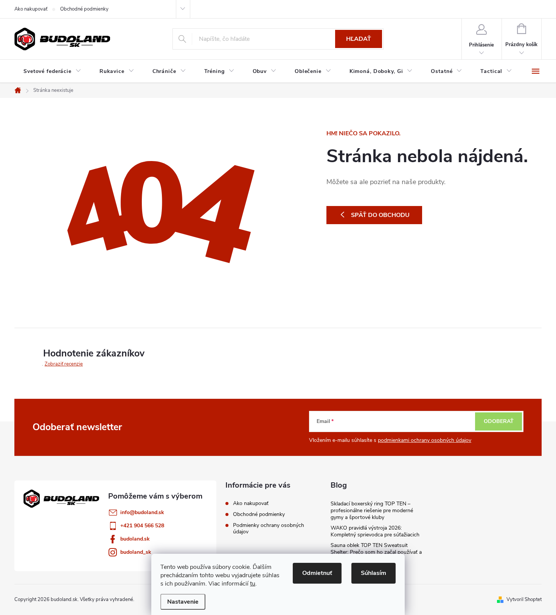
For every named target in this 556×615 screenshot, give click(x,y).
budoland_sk (135, 552)
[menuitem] (52, 71)
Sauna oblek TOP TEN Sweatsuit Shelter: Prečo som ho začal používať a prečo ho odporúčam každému (376, 552)
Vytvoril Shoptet (524, 599)
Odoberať (499, 421)
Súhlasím (373, 573)
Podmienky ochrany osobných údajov (268, 528)
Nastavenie (183, 602)
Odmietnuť (317, 573)
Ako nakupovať (30, 9)
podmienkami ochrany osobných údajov (424, 440)
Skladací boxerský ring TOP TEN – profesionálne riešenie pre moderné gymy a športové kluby (372, 510)
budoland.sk (135, 538)
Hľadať (358, 39)
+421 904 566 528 (142, 525)
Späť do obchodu (380, 215)
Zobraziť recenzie (64, 364)
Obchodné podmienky (84, 9)
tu (252, 583)
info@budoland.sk (142, 512)
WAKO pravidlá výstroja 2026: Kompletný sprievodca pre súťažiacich (375, 531)
